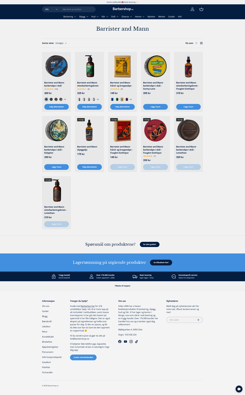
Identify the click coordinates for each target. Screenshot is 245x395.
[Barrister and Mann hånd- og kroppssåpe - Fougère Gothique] (122, 130)
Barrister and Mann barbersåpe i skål (54, 84)
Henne (138, 16)
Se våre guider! (149, 244)
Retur (44, 331)
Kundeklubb (48, 336)
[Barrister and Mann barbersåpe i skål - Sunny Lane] (155, 66)
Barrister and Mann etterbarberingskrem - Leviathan (55, 209)
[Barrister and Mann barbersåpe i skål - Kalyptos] (56, 130)
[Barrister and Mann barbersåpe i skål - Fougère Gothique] (155, 130)
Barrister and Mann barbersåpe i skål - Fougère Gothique (153, 149)
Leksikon (46, 326)
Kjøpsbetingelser (50, 347)
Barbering (68, 16)
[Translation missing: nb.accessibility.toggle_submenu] (75, 16)
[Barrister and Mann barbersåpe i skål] (56, 66)
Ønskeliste (47, 341)
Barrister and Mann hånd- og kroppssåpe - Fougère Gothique (121, 149)
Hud (93, 16)
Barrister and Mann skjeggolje (87, 148)
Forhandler (47, 372)
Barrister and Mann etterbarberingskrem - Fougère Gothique (187, 85)
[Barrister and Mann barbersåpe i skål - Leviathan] (188, 130)
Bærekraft (47, 321)
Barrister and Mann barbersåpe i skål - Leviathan (186, 149)
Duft (113, 16)
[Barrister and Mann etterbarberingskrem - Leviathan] (56, 190)
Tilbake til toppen (122, 286)
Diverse (125, 16)
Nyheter (151, 16)
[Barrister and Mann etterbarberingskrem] (89, 66)
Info (180, 16)
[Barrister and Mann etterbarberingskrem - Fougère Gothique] (188, 66)
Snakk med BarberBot (83, 357)
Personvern (47, 352)
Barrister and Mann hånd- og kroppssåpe (120, 84)
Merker (161, 16)
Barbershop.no (53, 386)
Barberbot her (88, 306)
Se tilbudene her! (161, 262)
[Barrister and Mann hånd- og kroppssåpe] (122, 66)
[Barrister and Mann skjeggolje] (89, 130)
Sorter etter (48, 43)
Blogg (44, 316)
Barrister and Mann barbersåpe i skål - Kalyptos (54, 149)
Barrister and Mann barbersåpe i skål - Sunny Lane (153, 85)
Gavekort (46, 362)
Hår (103, 16)
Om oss (45, 306)
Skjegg (82, 16)
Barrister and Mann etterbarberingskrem (88, 84)
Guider (171, 16)
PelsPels (46, 367)
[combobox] (69, 9)
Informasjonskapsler (52, 357)
